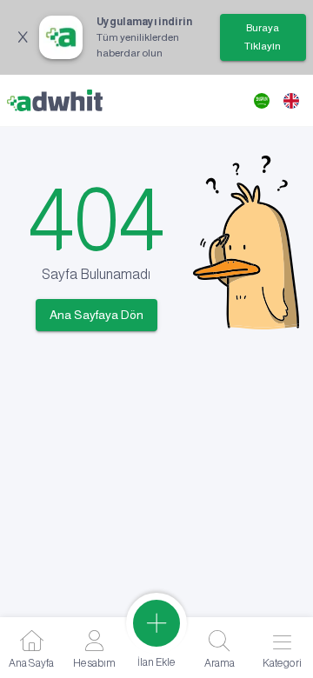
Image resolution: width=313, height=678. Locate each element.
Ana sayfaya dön (96, 315)
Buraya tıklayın (262, 37)
